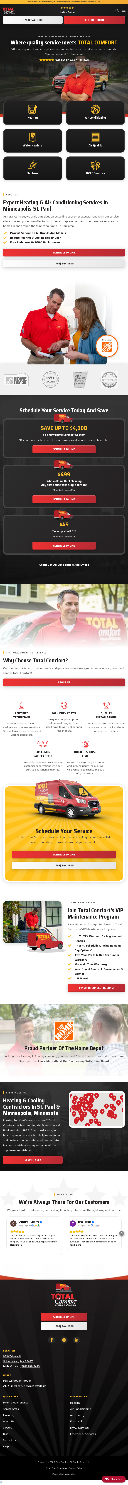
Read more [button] (16, 1244)
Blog (5, 1434)
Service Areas (11, 1409)
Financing (8, 1415)
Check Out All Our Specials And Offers (64, 565)
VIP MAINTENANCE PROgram (96, 988)
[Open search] (117, 10)
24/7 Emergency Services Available (24, 1386)
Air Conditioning (80, 1409)
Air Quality (77, 1415)
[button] (6, 1233)
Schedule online (64, 449)
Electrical (76, 1421)
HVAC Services (79, 1428)
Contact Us (9, 1440)
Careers (7, 1428)
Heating (75, 1403)
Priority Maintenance (15, 1403)
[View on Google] (13, 1223)
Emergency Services (83, 1434)
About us (64, 682)
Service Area (33, 1160)
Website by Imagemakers (64, 1474)
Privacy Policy (76, 1468)
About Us (8, 1421)
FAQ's (6, 1446)
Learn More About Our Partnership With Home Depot (73, 1061)
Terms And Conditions (56, 1468)
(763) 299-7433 (30, 1366)
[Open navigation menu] (124, 10)
